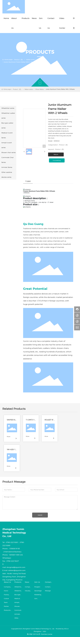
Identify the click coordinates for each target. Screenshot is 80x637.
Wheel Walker (41, 59)
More (8, 436)
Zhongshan (37, 631)
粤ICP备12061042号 (33, 634)
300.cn (66, 629)
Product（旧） (19, 59)
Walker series (30, 59)
